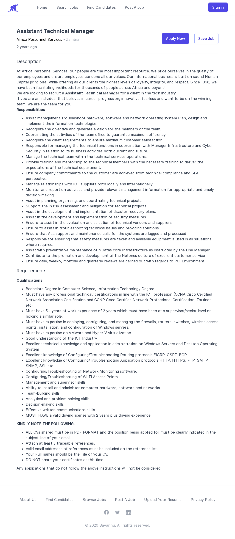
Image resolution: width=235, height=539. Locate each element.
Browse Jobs (94, 499)
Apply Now (175, 38)
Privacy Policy (203, 499)
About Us (28, 499)
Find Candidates (101, 7)
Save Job (206, 38)
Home (42, 7)
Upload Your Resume (163, 499)
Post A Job (134, 7)
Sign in (218, 7)
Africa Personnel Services (39, 39)
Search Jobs (67, 7)
